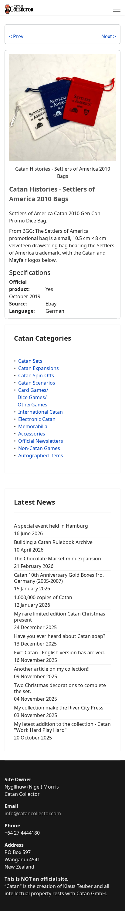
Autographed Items (40, 455)
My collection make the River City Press (58, 711)
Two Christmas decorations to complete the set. (60, 692)
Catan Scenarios (36, 382)
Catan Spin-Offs (36, 375)
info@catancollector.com (33, 813)
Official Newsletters (40, 441)
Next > (108, 36)
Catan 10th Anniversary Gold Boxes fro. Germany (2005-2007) (59, 582)
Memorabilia (32, 426)
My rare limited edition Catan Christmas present (59, 620)
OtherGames (32, 404)
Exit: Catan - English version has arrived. (59, 656)
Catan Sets (30, 361)
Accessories (31, 433)
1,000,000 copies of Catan (43, 601)
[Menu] (116, 9)
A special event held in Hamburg (51, 529)
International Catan (40, 412)
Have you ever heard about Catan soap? (59, 640)
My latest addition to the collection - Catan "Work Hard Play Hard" (62, 731)
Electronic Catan (37, 419)
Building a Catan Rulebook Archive (53, 546)
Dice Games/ (32, 397)
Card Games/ (33, 390)
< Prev (16, 36)
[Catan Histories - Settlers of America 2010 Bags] (62, 106)
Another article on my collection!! (52, 673)
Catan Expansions (38, 368)
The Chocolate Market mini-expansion (57, 562)
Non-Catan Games (39, 448)
